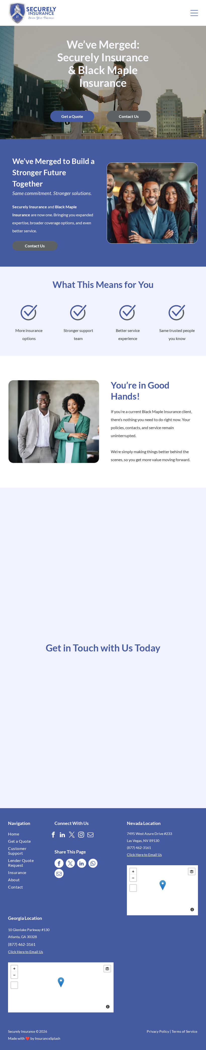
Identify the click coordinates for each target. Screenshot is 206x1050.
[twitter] (71, 835)
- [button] (133, 878)
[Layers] (191, 871)
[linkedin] (62, 835)
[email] (90, 835)
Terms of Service (184, 1031)
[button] (194, 13)
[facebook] (53, 835)
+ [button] (133, 871)
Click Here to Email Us (144, 854)
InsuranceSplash (47, 1038)
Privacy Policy (158, 1031)
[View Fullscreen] (133, 888)
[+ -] (162, 890)
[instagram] (81, 835)
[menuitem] (24, 833)
